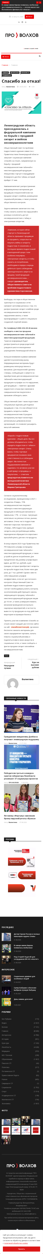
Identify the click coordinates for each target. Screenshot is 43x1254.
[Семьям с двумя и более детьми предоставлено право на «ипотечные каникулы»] (35, 1124)
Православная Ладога (10, 1075)
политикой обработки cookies (16, 1243)
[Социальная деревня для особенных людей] (7, 979)
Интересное (15, 72)
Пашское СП (6, 1063)
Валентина (10, 87)
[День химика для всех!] (7, 1002)
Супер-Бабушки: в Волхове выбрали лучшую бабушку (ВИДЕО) (25, 990)
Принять (21, 1249)
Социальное (6, 75)
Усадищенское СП (9, 1095)
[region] (21, 1242)
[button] (37, 2)
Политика (5, 1067)
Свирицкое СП (7, 1083)
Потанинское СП (8, 1071)
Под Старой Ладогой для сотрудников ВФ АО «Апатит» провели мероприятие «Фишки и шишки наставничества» (21, 7)
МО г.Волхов (7, 1055)
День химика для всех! (23, 999)
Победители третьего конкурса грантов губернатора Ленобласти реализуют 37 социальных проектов (21, 776)
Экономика (6, 1103)
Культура (5, 1043)
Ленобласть (25, 72)
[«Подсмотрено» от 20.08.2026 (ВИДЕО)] (35, 1134)
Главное (14, 65)
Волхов (5, 1027)
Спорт (4, 1091)
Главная (5, 65)
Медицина (6, 1051)
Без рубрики (6, 1019)
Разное (4, 1079)
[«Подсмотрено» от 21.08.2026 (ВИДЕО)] (6, 1134)
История (5, 1039)
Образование (7, 1059)
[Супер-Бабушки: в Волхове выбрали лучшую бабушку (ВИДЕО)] (7, 991)
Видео (4, 1023)
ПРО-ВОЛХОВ (14, 783)
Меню (30, 17)
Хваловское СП (8, 1099)
